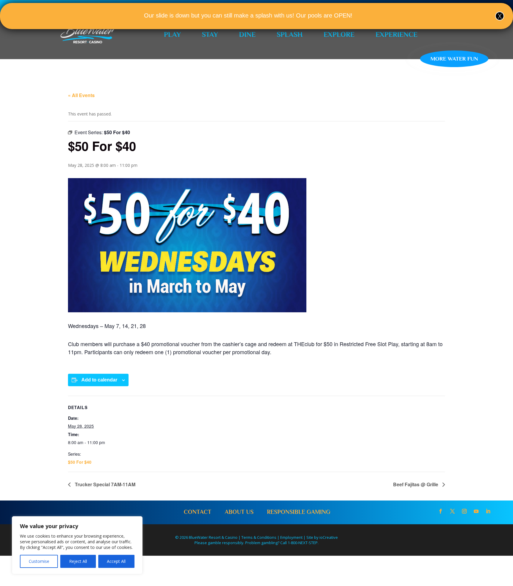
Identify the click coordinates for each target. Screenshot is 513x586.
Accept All (116, 561)
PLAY (172, 34)
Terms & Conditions (258, 537)
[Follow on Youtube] (476, 511)
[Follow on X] (452, 511)
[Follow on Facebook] (440, 511)
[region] (77, 545)
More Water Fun (454, 59)
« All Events (81, 95)
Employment (291, 537)
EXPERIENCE (396, 34)
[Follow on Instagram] (464, 511)
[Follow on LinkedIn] (488, 511)
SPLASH (290, 34)
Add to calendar (99, 379)
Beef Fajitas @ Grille (416, 484)
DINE (247, 34)
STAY (210, 34)
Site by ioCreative (322, 537)
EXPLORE (339, 34)
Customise (39, 561)
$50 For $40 (79, 462)
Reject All (78, 561)
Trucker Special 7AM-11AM (104, 484)
